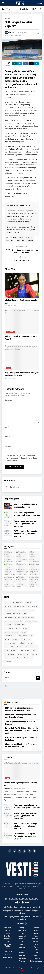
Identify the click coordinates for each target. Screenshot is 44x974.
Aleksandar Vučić (23, 654)
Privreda (22, 961)
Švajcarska (36, 939)
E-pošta (8, 436)
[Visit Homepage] (20, 3)
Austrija (7, 930)
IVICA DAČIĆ (18, 621)
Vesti (34, 9)
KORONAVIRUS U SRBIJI (12, 628)
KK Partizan (8, 624)
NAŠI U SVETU (22, 636)
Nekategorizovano (36, 961)
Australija (28, 602)
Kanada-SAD (22, 936)
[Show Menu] (3, 3)
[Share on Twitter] (31, 63)
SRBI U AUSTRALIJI (17, 647)
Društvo (7, 941)
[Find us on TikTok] (24, 851)
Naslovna (6, 9)
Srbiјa (31, 658)
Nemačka (22, 953)
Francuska (7, 949)
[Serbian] (33, 899)
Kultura (22, 944)
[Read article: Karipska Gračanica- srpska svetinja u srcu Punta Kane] (22, 321)
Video (36, 955)
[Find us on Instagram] (14, 851)
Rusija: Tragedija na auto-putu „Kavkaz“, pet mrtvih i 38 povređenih (25, 523)
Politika (22, 955)
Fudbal (21, 237)
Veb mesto (8, 446)
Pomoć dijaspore (10, 643)
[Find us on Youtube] (29, 851)
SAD (25, 658)
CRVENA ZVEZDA (19, 606)
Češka (8, 933)
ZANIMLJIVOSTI (10, 654)
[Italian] (27, 899)
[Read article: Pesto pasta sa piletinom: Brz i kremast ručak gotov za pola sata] (8, 514)
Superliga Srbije (20, 240)
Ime (7, 427)
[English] (13, 899)
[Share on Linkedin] (36, 63)
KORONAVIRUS (20, 624)
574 (15, 378)
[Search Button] (38, 678)
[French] (17, 899)
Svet (36, 944)
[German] (20, 899)
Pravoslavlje (22, 958)
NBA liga (7, 639)
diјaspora (8, 661)
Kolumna (22, 939)
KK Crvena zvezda (31, 621)
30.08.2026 (9, 306)
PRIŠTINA (22, 643)
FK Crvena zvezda (10, 610)
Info (14, 9)
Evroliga (34, 606)
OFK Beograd (29, 237)
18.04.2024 (23, 32)
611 (15, 342)
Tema (36, 947)
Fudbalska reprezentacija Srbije (15, 613)
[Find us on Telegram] (34, 851)
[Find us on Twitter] (19, 851)
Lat (38, 3)
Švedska (36, 941)
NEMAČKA (16, 639)
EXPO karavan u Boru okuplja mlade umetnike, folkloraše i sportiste (25, 533)
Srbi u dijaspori (31, 647)
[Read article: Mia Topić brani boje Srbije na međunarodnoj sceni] (22, 285)
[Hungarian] (24, 899)
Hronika (8, 954)
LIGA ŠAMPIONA (10, 636)
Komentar (9, 400)
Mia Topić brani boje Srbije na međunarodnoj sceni (22, 907)
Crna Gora (7, 936)
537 (15, 306)
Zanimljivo (36, 958)
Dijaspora (24, 9)
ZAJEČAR (30, 240)
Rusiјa (19, 658)
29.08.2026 (9, 342)
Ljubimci (22, 947)
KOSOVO (26, 628)
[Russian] (30, 899)
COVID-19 (8, 606)
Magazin (22, 950)
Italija (22, 933)
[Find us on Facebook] (9, 851)
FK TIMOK (13, 237)
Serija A (30, 643)
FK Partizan (23, 610)
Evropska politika (7, 945)
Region (36, 928)
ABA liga (7, 602)
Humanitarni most (28, 617)
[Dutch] (10, 899)
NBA (31, 636)
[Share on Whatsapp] (14, 63)
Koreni (22, 941)
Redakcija (13, 32)
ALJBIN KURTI (17, 602)
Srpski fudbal (9, 240)
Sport (13, 18)
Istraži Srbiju (22, 930)
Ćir (41, 3)
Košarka (23, 632)
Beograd (35, 654)
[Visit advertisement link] (22, 690)
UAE (36, 950)
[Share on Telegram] (19, 63)
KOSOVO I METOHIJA (11, 632)
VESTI (35, 650)
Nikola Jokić (26, 639)
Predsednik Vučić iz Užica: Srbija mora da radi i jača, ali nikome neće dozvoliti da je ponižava (21, 730)
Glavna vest (10, 332)
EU (28, 606)
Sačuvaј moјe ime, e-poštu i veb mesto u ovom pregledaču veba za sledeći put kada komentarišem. (22, 458)
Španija (36, 933)
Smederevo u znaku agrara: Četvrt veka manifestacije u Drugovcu (25, 836)
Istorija (22, 928)
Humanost (8, 621)
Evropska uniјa (9, 658)
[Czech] (7, 899)
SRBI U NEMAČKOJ (11, 650)
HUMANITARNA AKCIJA (12, 617)
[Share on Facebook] (25, 63)
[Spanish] (37, 899)
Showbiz (36, 930)
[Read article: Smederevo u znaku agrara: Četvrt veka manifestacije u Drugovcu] (8, 836)
